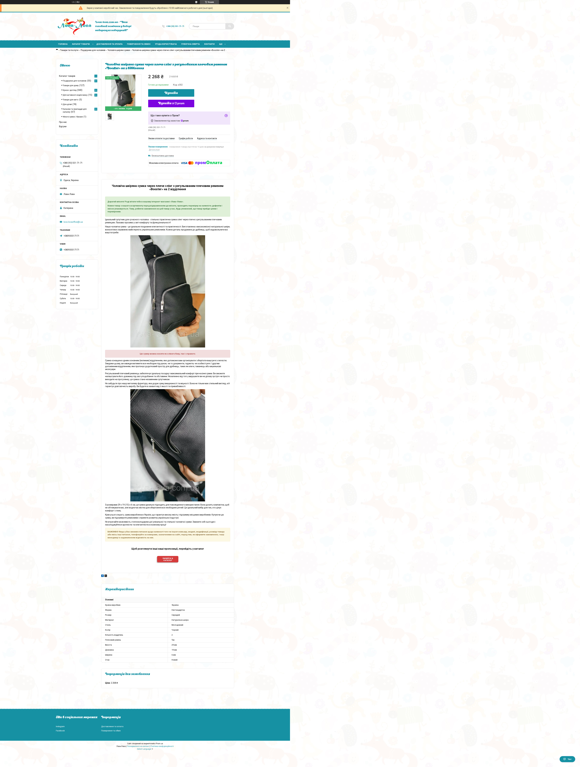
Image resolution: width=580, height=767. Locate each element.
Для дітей (67, 104)
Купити (171, 93)
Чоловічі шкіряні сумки (119, 50)
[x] (106, 576)
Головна (63, 44)
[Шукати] (229, 26)
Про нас (63, 122)
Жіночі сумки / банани (73, 117)
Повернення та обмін (138, 44)
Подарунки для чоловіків (93, 50)
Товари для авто (70, 99)
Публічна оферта (190, 44)
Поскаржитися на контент (138, 746)
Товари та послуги (69, 50)
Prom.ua (159, 744)
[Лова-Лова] (74, 26)
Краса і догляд (69, 90)
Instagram (60, 726)
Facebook (60, 731)
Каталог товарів (81, 44)
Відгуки (62, 126)
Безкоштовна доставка (163, 155)
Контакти (209, 44)
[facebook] (102, 576)
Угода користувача (166, 44)
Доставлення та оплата (109, 44)
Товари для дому (71, 85)
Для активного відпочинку (75, 95)
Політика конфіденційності (162, 746)
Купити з (166, 103)
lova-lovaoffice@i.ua (73, 222)
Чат (570, 759)
